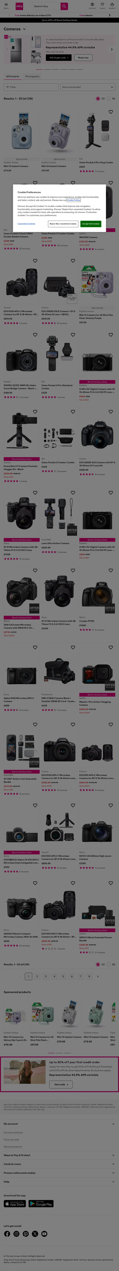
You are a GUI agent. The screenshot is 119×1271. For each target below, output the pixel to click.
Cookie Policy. (73, 200)
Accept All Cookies (90, 224)
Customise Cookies (26, 223)
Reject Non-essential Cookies (63, 224)
